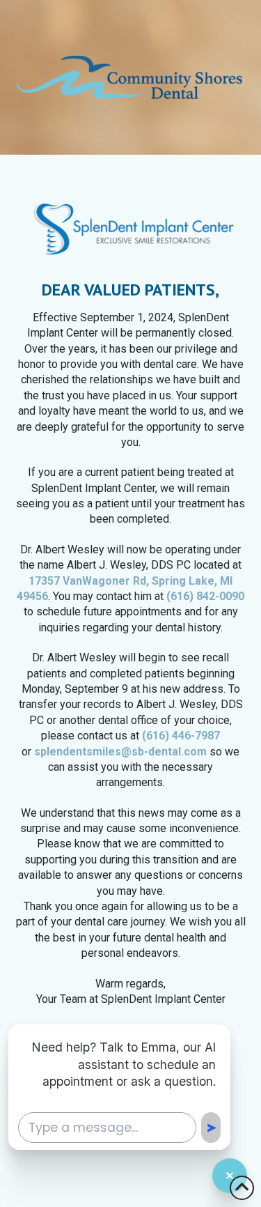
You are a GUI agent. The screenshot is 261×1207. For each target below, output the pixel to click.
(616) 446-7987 (181, 735)
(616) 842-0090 (205, 596)
